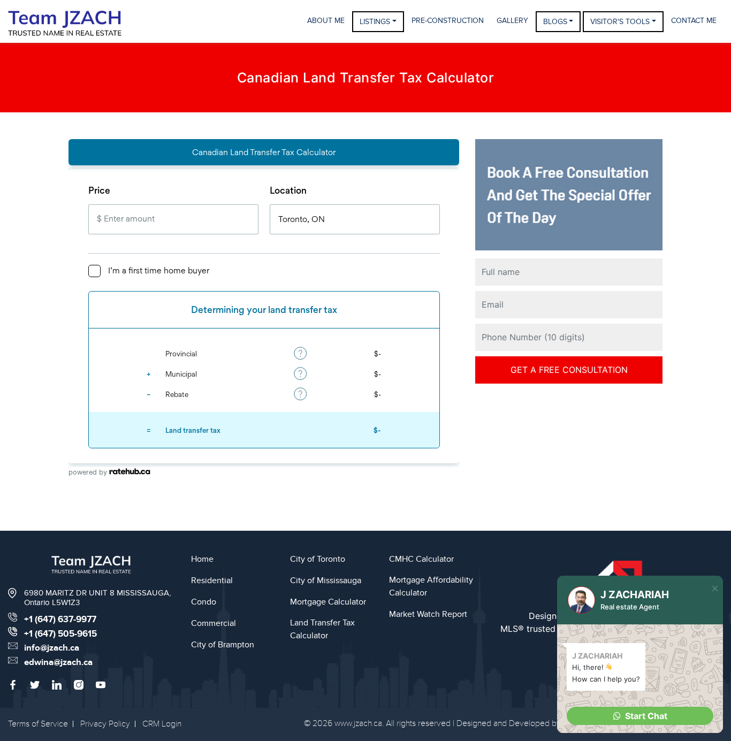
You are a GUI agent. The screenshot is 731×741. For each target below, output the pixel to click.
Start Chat (646, 716)
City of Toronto (317, 559)
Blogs (555, 21)
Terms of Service (38, 724)
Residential (212, 580)
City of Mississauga (325, 580)
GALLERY (512, 20)
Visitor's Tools (620, 21)
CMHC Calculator (421, 559)
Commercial (213, 623)
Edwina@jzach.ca (58, 662)
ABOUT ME (326, 20)
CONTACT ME (694, 20)
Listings (375, 21)
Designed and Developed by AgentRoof (528, 723)
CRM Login (161, 724)
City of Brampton (222, 644)
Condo (203, 602)
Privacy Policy (105, 724)
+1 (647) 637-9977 (60, 619)
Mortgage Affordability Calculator (431, 586)
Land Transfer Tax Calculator (322, 629)
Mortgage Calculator (328, 602)
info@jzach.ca (51, 648)
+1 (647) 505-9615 (60, 634)
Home (202, 559)
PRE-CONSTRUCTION (448, 20)
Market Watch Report (428, 614)
